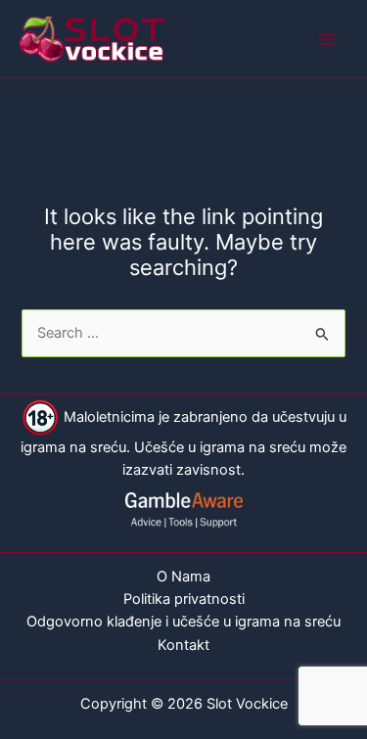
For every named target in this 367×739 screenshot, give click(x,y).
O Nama (183, 576)
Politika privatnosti (184, 599)
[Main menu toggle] (326, 39)
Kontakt (183, 645)
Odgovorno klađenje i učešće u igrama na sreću (183, 621)
